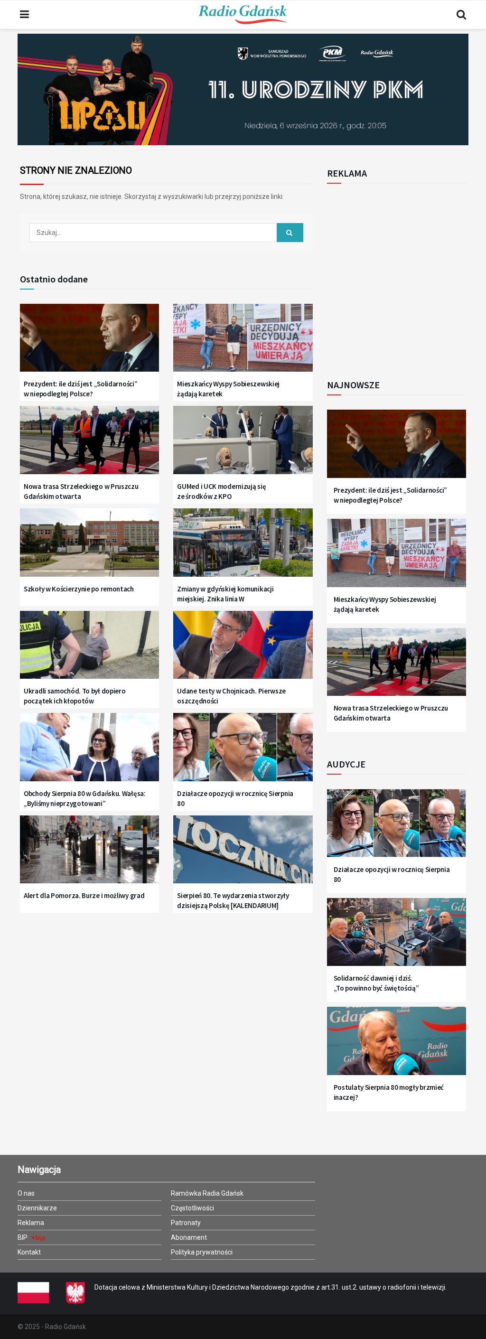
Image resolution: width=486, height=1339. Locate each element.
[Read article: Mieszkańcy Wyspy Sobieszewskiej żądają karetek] (242, 343)
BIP (23, 1237)
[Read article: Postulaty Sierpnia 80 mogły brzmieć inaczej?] (396, 1046)
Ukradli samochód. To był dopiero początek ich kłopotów (74, 695)
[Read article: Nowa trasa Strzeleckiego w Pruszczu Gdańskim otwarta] (89, 445)
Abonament (189, 1237)
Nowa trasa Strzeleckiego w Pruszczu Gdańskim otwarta (81, 491)
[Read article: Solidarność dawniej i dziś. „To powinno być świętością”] (396, 937)
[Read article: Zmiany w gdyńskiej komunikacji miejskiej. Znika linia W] (242, 547)
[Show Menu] (24, 14)
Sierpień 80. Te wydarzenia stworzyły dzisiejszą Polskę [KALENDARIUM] (233, 900)
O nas (26, 1193)
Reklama (31, 1223)
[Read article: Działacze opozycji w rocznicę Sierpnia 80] (242, 752)
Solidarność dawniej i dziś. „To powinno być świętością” (376, 983)
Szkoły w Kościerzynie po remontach (79, 588)
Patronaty (186, 1223)
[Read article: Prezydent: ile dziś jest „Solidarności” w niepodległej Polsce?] (89, 343)
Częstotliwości (192, 1208)
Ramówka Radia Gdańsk (207, 1193)
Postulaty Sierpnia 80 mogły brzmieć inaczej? (389, 1092)
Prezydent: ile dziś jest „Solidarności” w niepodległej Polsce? (80, 388)
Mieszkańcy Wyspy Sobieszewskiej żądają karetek (228, 388)
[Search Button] (461, 14)
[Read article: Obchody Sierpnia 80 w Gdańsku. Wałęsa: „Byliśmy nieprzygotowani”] (89, 752)
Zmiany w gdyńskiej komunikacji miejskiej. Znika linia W (225, 593)
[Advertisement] (405, 276)
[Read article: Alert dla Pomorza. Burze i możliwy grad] (89, 854)
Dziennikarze (37, 1208)
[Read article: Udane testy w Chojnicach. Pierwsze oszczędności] (242, 650)
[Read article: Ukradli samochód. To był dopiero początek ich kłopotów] (89, 650)
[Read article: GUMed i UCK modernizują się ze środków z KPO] (242, 445)
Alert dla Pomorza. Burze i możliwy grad (84, 895)
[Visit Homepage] (243, 14)
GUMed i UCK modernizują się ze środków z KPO (221, 491)
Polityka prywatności (202, 1252)
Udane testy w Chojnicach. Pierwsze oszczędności (231, 695)
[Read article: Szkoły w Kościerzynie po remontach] (89, 547)
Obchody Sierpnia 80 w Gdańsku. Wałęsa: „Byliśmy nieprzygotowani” (85, 798)
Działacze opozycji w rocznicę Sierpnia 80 (235, 798)
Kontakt (29, 1252)
